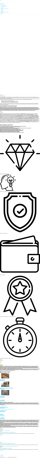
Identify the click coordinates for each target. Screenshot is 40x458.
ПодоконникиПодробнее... (2, 380)
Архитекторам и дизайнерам (4, 8)
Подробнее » (1, 434)
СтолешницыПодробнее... (2, 400)
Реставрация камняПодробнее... (4, 407)
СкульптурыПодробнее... (2, 418)
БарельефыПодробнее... (2, 397)
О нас (2, 11)
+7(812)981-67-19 (2, 3)
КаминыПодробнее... (2, 415)
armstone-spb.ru (6, 457)
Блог (1, 9)
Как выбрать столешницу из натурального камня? (7, 432)
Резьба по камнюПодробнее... (3, 411)
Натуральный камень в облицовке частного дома (7, 443)
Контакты (2, 13)
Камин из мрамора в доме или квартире (6, 448)
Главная (2, 7)
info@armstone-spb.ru (2, 4)
